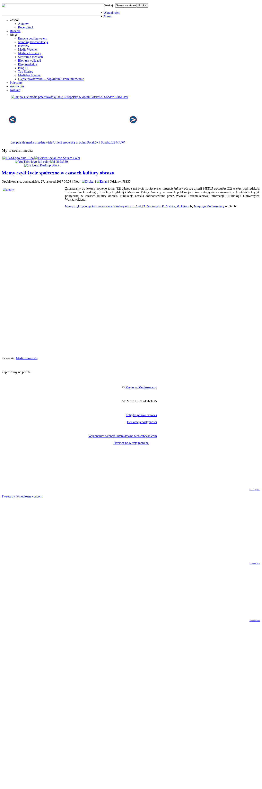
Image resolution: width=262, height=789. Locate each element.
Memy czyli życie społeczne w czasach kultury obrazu (58, 172)
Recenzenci (25, 27)
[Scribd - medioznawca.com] (59, 161)
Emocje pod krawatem (32, 38)
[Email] (102, 181)
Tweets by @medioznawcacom (22, 496)
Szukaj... (109, 5)
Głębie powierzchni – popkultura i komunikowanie (51, 79)
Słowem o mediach (30, 57)
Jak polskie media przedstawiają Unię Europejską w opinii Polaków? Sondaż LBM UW (68, 142)
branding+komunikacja (33, 42)
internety (23, 45)
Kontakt (15, 90)
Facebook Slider (255, 490)
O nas (108, 16)
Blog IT (23, 68)
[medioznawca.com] (18, 158)
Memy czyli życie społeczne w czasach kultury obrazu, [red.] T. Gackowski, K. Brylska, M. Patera (127, 206)
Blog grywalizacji (29, 60)
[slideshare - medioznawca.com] (41, 165)
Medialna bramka (29, 75)
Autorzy (23, 23)
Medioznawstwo (26, 358)
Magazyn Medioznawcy (209, 206)
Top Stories (25, 71)
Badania (15, 31)
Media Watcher (28, 49)
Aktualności (112, 12)
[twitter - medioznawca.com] (57, 158)
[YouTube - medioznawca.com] (32, 161)
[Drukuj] (88, 181)
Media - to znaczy (29, 53)
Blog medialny (27, 64)
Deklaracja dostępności (142, 422)
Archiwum (17, 86)
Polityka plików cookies (141, 415)
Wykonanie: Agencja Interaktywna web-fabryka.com (122, 436)
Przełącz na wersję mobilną (131, 443)
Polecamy (16, 82)
